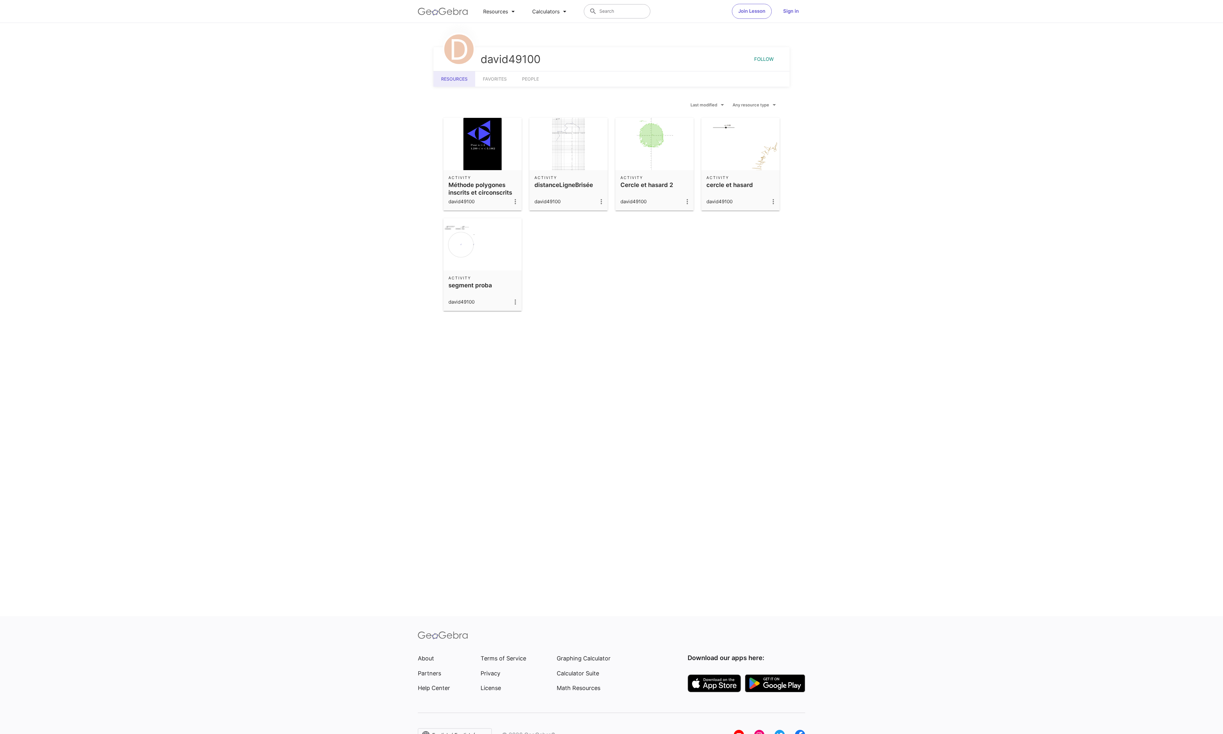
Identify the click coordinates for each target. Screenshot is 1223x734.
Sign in (791, 11)
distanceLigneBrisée (563, 184)
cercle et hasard (729, 184)
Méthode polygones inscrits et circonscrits (480, 188)
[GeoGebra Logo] (443, 11)
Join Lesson (751, 11)
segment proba (470, 285)
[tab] (500, 11)
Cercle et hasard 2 (646, 184)
